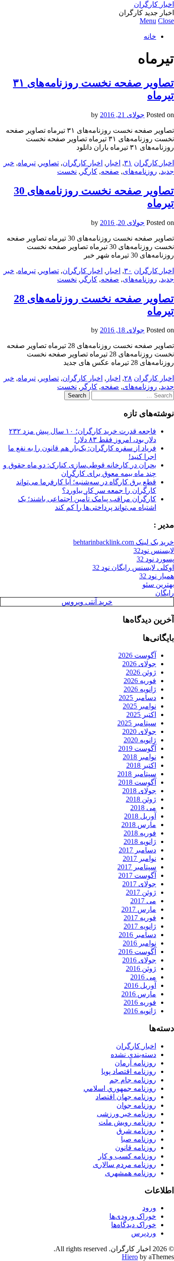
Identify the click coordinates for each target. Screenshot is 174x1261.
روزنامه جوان (136, 1105)
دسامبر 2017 (137, 850)
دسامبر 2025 (137, 697)
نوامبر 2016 (139, 943)
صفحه (110, 171)
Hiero (130, 1257)
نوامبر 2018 (139, 757)
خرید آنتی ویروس (87, 602)
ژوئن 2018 (141, 799)
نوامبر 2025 (139, 706)
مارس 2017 (138, 909)
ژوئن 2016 (141, 968)
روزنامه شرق (136, 1130)
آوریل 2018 (140, 816)
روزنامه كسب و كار (127, 1156)
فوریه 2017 (140, 917)
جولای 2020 (139, 731)
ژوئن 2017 (141, 892)
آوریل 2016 (140, 985)
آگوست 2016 (137, 951)
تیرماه (27, 163)
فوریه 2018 (140, 833)
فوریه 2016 (140, 1002)
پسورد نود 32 (155, 559)
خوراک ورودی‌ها (132, 1216)
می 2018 (143, 807)
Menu (148, 21)
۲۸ (128, 378)
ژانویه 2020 (140, 740)
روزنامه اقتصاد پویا (128, 1071)
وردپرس (143, 1233)
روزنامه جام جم (132, 1080)
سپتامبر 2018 (136, 774)
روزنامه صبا (138, 1139)
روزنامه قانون (135, 1147)
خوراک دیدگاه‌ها (133, 1224)
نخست (67, 171)
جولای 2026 (139, 663)
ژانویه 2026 (140, 689)
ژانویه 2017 (140, 926)
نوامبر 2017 (139, 858)
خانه (150, 36)
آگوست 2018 (137, 782)
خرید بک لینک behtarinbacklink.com (123, 542)
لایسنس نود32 (153, 550)
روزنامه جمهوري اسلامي (119, 1088)
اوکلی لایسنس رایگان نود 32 (133, 567)
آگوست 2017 (137, 875)
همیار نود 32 (156, 576)
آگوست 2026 (137, 655)
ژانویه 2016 (140, 1011)
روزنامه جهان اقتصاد (125, 1097)
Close (166, 21)
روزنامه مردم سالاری (124, 1164)
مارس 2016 (138, 994)
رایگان (164, 593)
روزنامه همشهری (130, 1173)
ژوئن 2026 (141, 672)
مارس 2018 (138, 824)
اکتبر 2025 (141, 714)
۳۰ (128, 270)
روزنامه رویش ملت (127, 1122)
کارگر (88, 171)
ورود (149, 1208)
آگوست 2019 (137, 748)
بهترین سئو (158, 584)
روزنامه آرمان (135, 1063)
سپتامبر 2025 (136, 723)
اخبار (113, 163)
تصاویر (49, 163)
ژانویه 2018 (140, 841)
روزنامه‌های (140, 171)
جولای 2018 (139, 790)
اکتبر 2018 (141, 765)
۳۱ (128, 163)
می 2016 (143, 977)
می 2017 (143, 901)
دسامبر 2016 (137, 934)
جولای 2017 (139, 884)
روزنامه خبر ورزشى (126, 1114)
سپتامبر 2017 (136, 867)
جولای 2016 (139, 960)
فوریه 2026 (140, 680)
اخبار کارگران (154, 4)
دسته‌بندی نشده (133, 1054)
